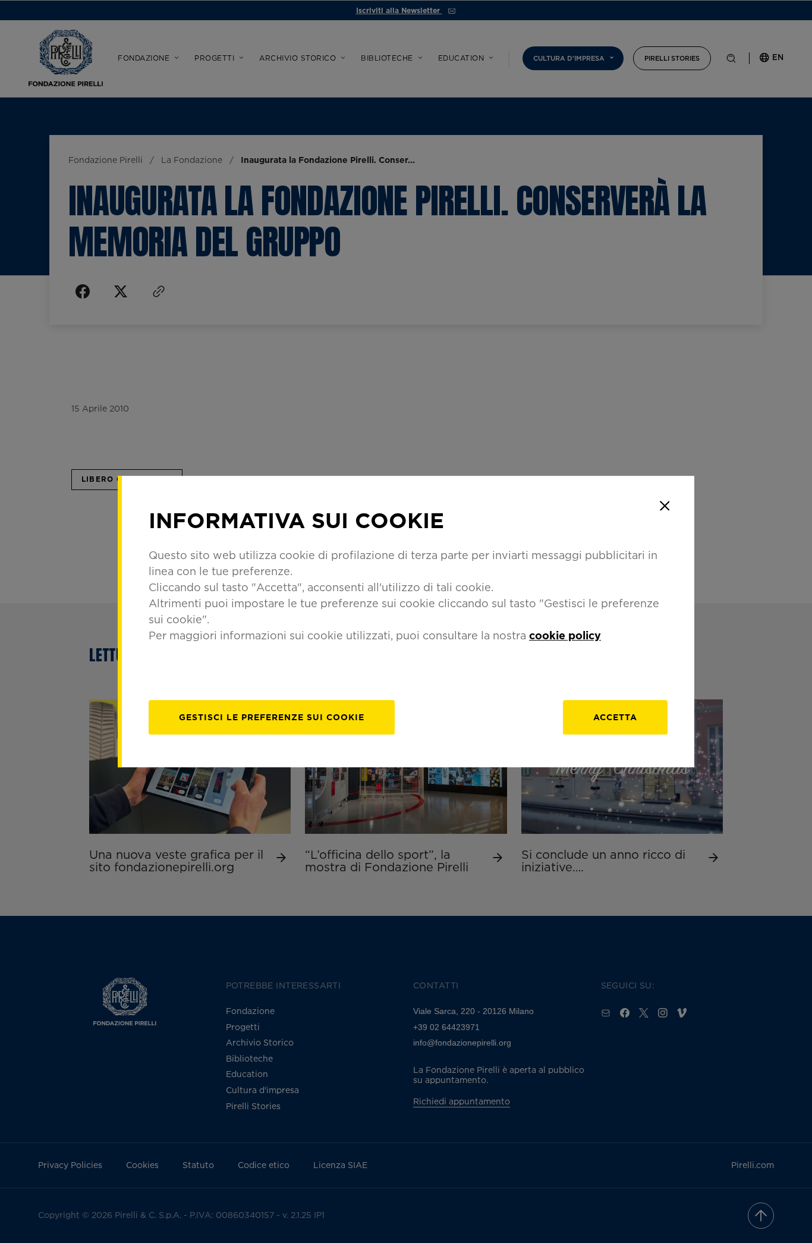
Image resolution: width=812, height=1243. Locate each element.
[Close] (664, 505)
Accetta (615, 716)
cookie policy (565, 635)
